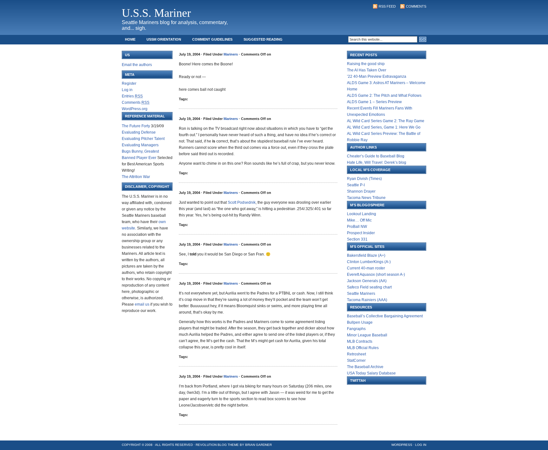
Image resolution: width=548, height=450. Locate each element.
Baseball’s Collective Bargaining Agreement (385, 316)
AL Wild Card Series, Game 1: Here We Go (384, 127)
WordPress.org (134, 109)
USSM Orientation (164, 39)
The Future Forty (136, 126)
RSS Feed (387, 6)
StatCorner (356, 360)
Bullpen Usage (360, 322)
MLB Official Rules (363, 348)
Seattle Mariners (361, 293)
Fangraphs (356, 329)
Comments (416, 6)
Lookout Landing (361, 214)
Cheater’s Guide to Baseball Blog (375, 156)
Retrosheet (356, 354)
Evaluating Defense (139, 132)
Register (129, 83)
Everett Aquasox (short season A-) (376, 274)
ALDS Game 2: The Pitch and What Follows (384, 95)
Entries (132, 96)
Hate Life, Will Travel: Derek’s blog (376, 162)
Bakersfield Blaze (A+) (366, 255)
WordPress (401, 445)
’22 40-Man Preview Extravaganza (376, 76)
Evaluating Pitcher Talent (143, 138)
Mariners (231, 54)
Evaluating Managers (140, 145)
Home (130, 39)
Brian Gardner (258, 445)
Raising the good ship (366, 64)
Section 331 (357, 239)
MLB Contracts (359, 341)
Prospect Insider (361, 233)
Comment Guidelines (212, 39)
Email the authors (137, 65)
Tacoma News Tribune (366, 197)
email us (142, 304)
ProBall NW (357, 226)
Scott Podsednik (242, 202)
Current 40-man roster (366, 268)
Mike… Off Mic (359, 220)
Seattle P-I (356, 185)
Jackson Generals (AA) (367, 281)
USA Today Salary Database (371, 373)
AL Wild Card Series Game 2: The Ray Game (385, 121)
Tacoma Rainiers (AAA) (367, 300)
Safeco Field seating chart (369, 287)
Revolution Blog (211, 445)
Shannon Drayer (361, 191)
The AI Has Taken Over (366, 70)
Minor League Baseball (367, 335)
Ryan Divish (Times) (364, 178)
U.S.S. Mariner (156, 13)
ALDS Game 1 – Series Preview (374, 102)
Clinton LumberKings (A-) (369, 262)
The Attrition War (136, 177)
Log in (127, 90)
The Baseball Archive (365, 367)
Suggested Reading (263, 39)
